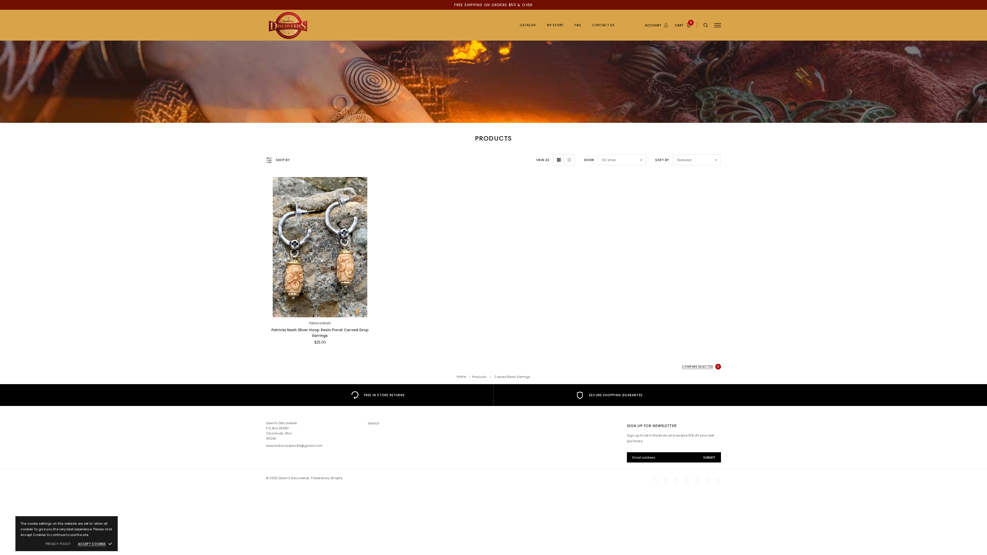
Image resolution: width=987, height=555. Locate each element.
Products (479, 377)
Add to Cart (320, 311)
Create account (897, 20)
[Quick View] (274, 194)
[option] (378, 395)
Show (589, 160)
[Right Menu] (717, 25)
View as (542, 160)
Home (461, 376)
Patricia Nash (320, 323)
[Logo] (305, 25)
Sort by (662, 160)
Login (888, 13)
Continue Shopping (932, 35)
